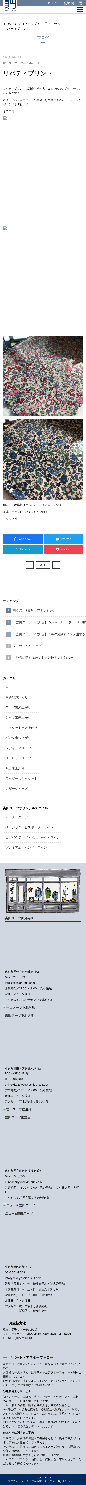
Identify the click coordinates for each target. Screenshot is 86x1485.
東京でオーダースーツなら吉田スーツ (30, 1481)
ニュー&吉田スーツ (19, 1213)
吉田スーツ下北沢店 (19, 1015)
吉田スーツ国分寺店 (19, 918)
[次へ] (56, 565)
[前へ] (30, 565)
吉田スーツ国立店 (18, 1117)
